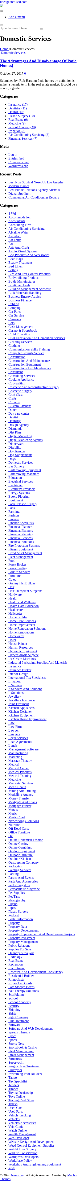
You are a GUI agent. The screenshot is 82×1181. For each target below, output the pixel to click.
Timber (13, 1089)
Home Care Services (22, 621)
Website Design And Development (31, 1141)
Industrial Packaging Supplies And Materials (37, 662)
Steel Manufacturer (21, 1051)
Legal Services (18, 738)
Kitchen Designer (20, 711)
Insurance (14, 666)
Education (15, 477)
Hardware (15, 594)
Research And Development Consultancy (35, 972)
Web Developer (18, 1138)
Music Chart (16, 817)
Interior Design (18, 674)
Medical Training (19, 775)
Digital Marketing (20, 436)
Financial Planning (20, 534)
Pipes (12, 908)
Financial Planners (20, 530)
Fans (11, 508)
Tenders (13, 1085)
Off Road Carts (18, 828)
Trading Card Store (21, 1100)
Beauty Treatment (20, 262)
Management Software (23, 749)
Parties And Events (21, 877)
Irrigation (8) (16, 131)
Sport (12, 1036)
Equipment (15, 500)
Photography (16, 900)
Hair (11, 587)
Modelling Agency (20, 794)
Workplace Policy (20, 1160)
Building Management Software (29, 289)
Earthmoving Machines (23, 474)
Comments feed (18, 162)
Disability (14, 447)
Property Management (23, 942)
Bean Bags (15, 259)
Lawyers (14, 734)
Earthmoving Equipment (24, 470)
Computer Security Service (26, 353)
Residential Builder (21, 975)
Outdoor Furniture (20, 855)
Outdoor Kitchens (20, 858)
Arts (11, 243)
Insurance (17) (18, 104)
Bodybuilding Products (23, 277)
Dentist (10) (16, 112)
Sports (12, 1040)
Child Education (19, 334)
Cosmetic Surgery (20, 391)
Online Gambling (20, 847)
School (13, 998)
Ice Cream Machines (22, 659)
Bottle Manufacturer (21, 281)
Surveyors (15, 1070)
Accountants (16, 221)
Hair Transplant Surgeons (25, 591)
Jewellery (14, 696)
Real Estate (15, 960)
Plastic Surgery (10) (21, 116)
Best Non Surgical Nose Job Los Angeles (35, 182)
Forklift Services (19, 572)
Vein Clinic (15, 1126)
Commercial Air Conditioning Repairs (33, 197)
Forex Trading (17, 568)
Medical (13, 764)
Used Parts (15, 1111)
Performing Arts (19, 885)
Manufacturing (18, 753)
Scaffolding (16, 994)
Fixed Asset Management (25, 553)
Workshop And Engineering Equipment (34, 1164)
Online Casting (18, 843)
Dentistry (14, 421)
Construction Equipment (24, 364)
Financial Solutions (21, 542)
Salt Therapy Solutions (23, 991)
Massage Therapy (20, 760)
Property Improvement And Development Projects (41, 934)
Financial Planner (20, 526)
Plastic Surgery (18, 911)
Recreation (15, 964)
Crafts (12, 398)
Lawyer (13, 730)
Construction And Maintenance (29, 360)
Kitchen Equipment (21, 715)
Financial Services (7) (22, 138)
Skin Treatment (18, 1021)
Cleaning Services (20, 342)
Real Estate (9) (18, 119)
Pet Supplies (16, 892)
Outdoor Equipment (21, 851)
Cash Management (20, 326)
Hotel (12, 640)
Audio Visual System (22, 251)
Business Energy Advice (24, 296)
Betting (13, 270)
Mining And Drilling (22, 791)
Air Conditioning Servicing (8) (28, 134)
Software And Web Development (30, 1028)
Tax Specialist (17, 1081)
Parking (13, 874)
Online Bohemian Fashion (25, 840)
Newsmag (17, 1175)
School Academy (19, 1002)
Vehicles (14, 1119)
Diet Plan (14, 432)
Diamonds (15, 428)
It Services (15, 685)
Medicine (14, 779)
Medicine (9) (16, 123)
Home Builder (17, 617)
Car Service (16, 315)
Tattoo (12, 1077)
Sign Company (18, 1017)
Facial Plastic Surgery (22, 504)
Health (12, 598)
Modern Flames (18, 186)
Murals (13, 809)
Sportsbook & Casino (22, 1047)
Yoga (11, 1168)
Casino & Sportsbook (22, 330)
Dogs (12, 459)
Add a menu (16, 17)
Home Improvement (21, 625)
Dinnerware (16, 443)
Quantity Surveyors (21, 953)
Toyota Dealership (20, 1092)
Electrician (15, 485)
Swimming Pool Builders (25, 1074)
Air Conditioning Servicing (26, 228)
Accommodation (19, 217)
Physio (12, 904)
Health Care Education (23, 606)
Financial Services (20, 538)
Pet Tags (14, 896)
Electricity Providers (21, 489)
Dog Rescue (16, 451)
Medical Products (20, 772)
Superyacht (15, 1062)
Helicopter (15, 613)
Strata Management (21, 1055)
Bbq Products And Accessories (28, 255)
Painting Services (19, 870)
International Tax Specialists (27, 677)
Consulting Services (21, 376)
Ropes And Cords (20, 983)
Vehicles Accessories (22, 1123)
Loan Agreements (20, 742)
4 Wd (12, 213)
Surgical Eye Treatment (24, 1066)
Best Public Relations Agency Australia (34, 190)
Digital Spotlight (19, 193)
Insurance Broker (19, 670)
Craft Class (15, 394)
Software (14, 1025)
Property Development (23, 930)
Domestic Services (13, 53)
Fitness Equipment (20, 549)
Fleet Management (20, 557)
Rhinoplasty (16, 979)
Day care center (18, 413)
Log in (12, 154)
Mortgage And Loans (22, 802)
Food (11, 560)
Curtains (14, 402)
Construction (16, 357)
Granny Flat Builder (21, 583)
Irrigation (14, 681)
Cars (11, 323)
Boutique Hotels (19, 285)
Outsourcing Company (23, 862)
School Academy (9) (22, 127)
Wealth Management (22, 1134)
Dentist (13, 417)
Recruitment (16, 968)
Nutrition (14, 825)
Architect (14, 236)
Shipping (14, 1009)
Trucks (12, 1104)
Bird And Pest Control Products (29, 274)
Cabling (13, 304)
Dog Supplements (20, 455)
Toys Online (16, 1096)
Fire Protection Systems (24, 545)
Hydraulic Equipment (22, 651)
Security (13, 1006)
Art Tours (14, 240)
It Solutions (16, 692)
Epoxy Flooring (18, 496)
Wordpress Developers (23, 1157)
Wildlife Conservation (22, 1153)
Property (14, 923)
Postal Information (20, 919)
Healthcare (15, 609)
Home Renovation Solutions (27, 628)
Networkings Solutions (23, 821)
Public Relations (19, 945)
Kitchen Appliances (21, 708)
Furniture (14, 576)
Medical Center (18, 768)
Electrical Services (20, 481)
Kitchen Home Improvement (27, 719)
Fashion (13, 515)
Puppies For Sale (19, 949)
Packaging (15, 866)
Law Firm (15, 726)
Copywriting (16, 383)
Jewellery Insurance (21, 700)
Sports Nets (16, 1043)
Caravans (14, 319)
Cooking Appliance (21, 379)
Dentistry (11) (17, 108)
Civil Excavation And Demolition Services (36, 338)
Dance (12, 409)
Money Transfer (19, 798)
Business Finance (20, 300)
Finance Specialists (21, 523)
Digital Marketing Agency (25, 440)
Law (11, 723)
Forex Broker (17, 564)
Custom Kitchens (19, 406)
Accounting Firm (19, 225)
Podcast (13, 915)
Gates (12, 579)
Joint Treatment (18, 704)
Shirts (12, 1013)
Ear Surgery (16, 466)
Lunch (12, 745)
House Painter (17, 643)
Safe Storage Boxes (21, 987)
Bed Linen (15, 266)
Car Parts (14, 311)
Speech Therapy (19, 1032)
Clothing (14, 345)
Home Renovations (21, 632)
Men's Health (17, 787)
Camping (14, 308)
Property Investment (21, 938)
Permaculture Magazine (24, 889)
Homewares (16, 636)
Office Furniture (19, 832)
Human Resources (20, 647)
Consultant (15, 372)
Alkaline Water (18, 232)
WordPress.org (18, 166)
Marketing (15, 757)
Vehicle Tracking (19, 1115)
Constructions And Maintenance (29, 368)
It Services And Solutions (25, 689)
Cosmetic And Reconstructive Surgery (33, 387)
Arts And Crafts (18, 247)
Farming (14, 511)
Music (12, 813)
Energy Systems (19, 492)
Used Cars (15, 1108)
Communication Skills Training (29, 349)
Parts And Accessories (23, 881)
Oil (10, 836)
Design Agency (18, 425)
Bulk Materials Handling (24, 293)
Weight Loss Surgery (22, 1149)
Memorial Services (20, 783)
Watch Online (17, 1130)
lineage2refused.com (13, 2)
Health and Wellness (22, 602)
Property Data (17, 926)
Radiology (15, 957)
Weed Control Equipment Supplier (31, 1145)
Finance (13, 519)
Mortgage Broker (19, 806)
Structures (15, 1058)
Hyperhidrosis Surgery (23, 655)
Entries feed (16, 158)
